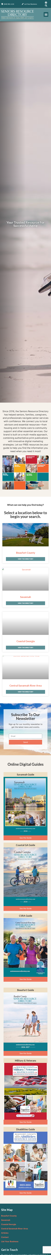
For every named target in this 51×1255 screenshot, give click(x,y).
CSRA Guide (25, 915)
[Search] (46, 5)
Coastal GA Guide (25, 845)
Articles (4, 1233)
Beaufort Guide (25, 990)
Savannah (25, 596)
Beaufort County (25, 552)
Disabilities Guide (25, 1129)
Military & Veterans (25, 1060)
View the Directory (25, 559)
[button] (46, 14)
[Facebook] (46, 2)
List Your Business (9, 1241)
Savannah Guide (25, 774)
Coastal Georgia (25, 641)
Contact (5, 1237)
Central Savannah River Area (25, 685)
